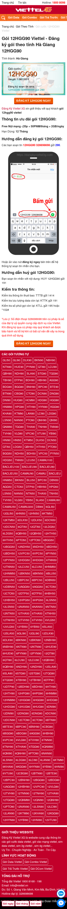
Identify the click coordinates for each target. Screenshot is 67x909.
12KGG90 (53, 813)
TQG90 (53, 373)
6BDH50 (51, 547)
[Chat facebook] (61, 903)
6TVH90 (34, 740)
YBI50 (29, 500)
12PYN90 (35, 653)
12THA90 (53, 793)
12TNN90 (23, 793)
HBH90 (42, 380)
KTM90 (18, 413)
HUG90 (18, 400)
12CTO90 (24, 720)
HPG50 (53, 487)
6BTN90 (51, 720)
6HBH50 (50, 593)
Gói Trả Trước (49, 17)
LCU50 (30, 460)
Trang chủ (8, 2)
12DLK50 (36, 520)
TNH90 (42, 427)
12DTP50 (23, 593)
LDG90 (51, 413)
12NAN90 (23, 807)
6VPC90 (8, 740)
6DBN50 (50, 580)
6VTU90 (8, 773)
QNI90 (53, 420)
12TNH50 (9, 620)
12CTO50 (9, 593)
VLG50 (18, 500)
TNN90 (54, 427)
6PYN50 (51, 553)
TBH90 (7, 380)
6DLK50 (23, 520)
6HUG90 (38, 707)
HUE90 (19, 367)
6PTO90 (34, 753)
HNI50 (17, 440)
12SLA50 (8, 633)
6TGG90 (34, 747)
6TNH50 (50, 613)
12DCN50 (9, 527)
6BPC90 (21, 727)
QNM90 (7, 427)
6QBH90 (8, 667)
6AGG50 (37, 587)
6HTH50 (8, 540)
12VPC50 (24, 553)
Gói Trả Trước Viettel (15, 869)
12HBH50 (9, 600)
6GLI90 (21, 633)
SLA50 (40, 500)
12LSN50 (8, 607)
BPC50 (42, 480)
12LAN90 (8, 813)
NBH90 (50, 360)
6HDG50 (38, 560)
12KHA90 (38, 813)
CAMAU (41, 473)
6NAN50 (37, 607)
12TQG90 (49, 673)
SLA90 (31, 373)
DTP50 (30, 487)
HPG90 (19, 407)
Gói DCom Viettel (41, 869)
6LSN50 (51, 600)
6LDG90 (21, 760)
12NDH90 (36, 667)
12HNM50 (9, 573)
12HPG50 (24, 600)
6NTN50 (51, 607)
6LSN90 (8, 760)
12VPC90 (38, 787)
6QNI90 (7, 753)
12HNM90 (9, 700)
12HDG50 (24, 560)
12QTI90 (49, 653)
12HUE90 (50, 647)
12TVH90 (9, 793)
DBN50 (54, 480)
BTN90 (7, 393)
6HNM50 (50, 567)
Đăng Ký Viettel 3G (13, 108)
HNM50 (7, 480)
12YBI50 (22, 627)
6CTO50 (51, 587)
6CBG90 (47, 727)
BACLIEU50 (10, 473)
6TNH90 (8, 747)
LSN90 (7, 420)
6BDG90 (21, 733)
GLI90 (16, 360)
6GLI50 (50, 507)
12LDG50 (49, 527)
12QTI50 (35, 527)
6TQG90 (8, 680)
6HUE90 (8, 653)
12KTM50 (9, 520)
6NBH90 (8, 647)
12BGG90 (38, 780)
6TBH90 (21, 680)
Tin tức (22, 2)
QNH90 (42, 420)
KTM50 (28, 440)
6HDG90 (52, 700)
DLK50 (40, 440)
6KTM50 (47, 513)
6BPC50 (37, 580)
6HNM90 (51, 693)
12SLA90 (50, 667)
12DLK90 (48, 633)
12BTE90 (51, 773)
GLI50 (6, 360)
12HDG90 (9, 707)
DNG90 (54, 393)
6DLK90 (8, 640)
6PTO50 (21, 540)
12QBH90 (48, 660)
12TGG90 (9, 800)
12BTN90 (37, 773)
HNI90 (7, 440)
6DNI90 (51, 707)
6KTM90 (58, 760)
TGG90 (19, 427)
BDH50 (31, 453)
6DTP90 (49, 680)
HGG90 (54, 400)
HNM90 (7, 407)
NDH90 (19, 373)
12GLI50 (8, 513)
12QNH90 (52, 800)
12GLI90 (34, 633)
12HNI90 (36, 820)
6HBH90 (48, 733)
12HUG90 (24, 707)
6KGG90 (21, 767)
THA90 (30, 427)
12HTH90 (9, 693)
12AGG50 (24, 587)
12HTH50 (50, 533)
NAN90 (18, 420)
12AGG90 (9, 787)
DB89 (39, 507)
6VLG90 (21, 740)
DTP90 (18, 380)
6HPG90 (37, 693)
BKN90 (38, 360)
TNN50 (19, 460)
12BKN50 (24, 573)
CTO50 (18, 487)
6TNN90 (47, 740)
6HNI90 (59, 767)
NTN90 (7, 367)
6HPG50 (38, 600)
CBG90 (18, 393)
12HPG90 (24, 693)
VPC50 (42, 453)
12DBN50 (9, 587)
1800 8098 (58, 2)
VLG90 (18, 433)
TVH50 (7, 500)
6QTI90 (7, 660)
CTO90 (30, 393)
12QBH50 (35, 533)
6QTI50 (22, 527)
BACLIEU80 (47, 467)
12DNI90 (8, 713)
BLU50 (31, 480)
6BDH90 (37, 687)
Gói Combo (29, 17)
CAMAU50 (9, 507)
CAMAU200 (26, 507)
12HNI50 (33, 513)
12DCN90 (9, 720)
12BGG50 (9, 547)
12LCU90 (33, 660)
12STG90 (34, 673)
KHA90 (7, 413)
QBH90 (7, 373)
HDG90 (42, 400)
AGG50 (7, 487)
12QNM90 (23, 800)
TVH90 (7, 433)
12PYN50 (9, 560)
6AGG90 (35, 733)
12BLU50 (8, 580)
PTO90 (30, 420)
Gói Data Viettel (12, 862)
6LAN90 (45, 760)
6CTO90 (37, 720)
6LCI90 (33, 760)
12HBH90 (24, 787)
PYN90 (30, 367)
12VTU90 (51, 820)
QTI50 (6, 447)
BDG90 (7, 387)
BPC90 (42, 387)
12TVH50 (23, 620)
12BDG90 (53, 780)
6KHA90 (8, 767)
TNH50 (53, 493)
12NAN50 (23, 607)
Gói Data (13, 17)
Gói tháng (22, 903)
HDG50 (7, 460)
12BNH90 (24, 780)
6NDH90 (21, 667)
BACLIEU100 (11, 467)
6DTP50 (37, 593)
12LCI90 (52, 807)
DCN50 (51, 440)
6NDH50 (38, 547)
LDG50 (17, 447)
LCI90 (41, 413)
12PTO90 (8, 807)
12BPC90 (9, 780)
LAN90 (30, 413)
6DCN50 (50, 520)
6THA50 (37, 613)
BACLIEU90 (29, 467)
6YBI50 (35, 627)
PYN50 (54, 453)
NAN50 (18, 493)
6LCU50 (37, 567)
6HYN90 (34, 767)
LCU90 (52, 367)
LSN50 (7, 493)
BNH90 (31, 387)
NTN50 (30, 493)
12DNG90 (22, 713)
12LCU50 (23, 567)
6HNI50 (20, 513)
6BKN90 (21, 640)
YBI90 (52, 433)
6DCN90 (50, 713)
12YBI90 (23, 820)
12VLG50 (8, 627)
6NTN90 (21, 647)
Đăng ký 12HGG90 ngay (33, 100)
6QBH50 (21, 533)
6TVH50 (37, 620)
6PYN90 (21, 653)
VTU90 (41, 433)
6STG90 (20, 673)
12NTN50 (9, 613)
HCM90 (30, 400)
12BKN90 (35, 640)
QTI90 (42, 367)
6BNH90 (34, 727)
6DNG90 (37, 713)
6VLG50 (50, 620)
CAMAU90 (27, 473)
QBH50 (29, 447)
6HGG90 (38, 700)
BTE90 (54, 387)
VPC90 (29, 433)
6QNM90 (47, 747)
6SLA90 (8, 673)
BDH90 (30, 380)
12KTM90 (23, 813)
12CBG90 (22, 773)
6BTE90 (8, 727)
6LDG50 (8, 533)
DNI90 (7, 400)
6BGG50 (48, 540)
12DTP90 (8, 687)
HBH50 (41, 487)
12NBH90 (50, 640)
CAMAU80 (53, 500)
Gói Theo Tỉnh (25, 26)
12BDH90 (23, 687)
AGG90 (53, 380)
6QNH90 (20, 753)
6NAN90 (46, 753)
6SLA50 (47, 627)
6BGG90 (8, 733)
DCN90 (42, 393)
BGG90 (19, 387)
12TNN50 (9, 567)
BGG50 (7, 453)
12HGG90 (24, 700)
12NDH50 (24, 547)
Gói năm (36, 903)
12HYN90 (9, 820)
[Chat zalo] (61, 893)
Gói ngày (8, 903)
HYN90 (43, 407)
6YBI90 (47, 767)
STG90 (42, 373)
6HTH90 (51, 687)
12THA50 (23, 613)
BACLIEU (55, 473)
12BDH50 (9, 553)
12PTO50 (35, 540)
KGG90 (54, 407)
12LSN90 (38, 807)
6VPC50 (37, 553)
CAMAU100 (45, 460)
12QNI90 (38, 800)
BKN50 (19, 480)
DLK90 (27, 360)
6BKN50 (38, 573)
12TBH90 (35, 680)
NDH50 (19, 453)
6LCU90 (20, 660)
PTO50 (52, 447)
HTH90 (31, 407)
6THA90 (21, 747)
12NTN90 (35, 647)
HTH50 (40, 447)
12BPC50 (23, 580)
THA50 (42, 493)
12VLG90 (53, 787)
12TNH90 (38, 793)
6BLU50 (51, 573)
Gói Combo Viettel (36, 862)
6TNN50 (51, 560)
